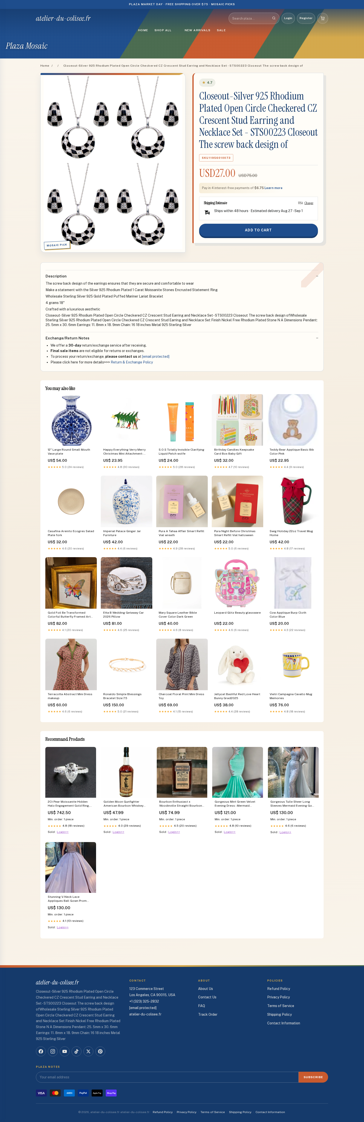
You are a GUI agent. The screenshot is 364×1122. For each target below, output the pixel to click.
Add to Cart (258, 230)
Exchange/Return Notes (67, 338)
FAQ (201, 1006)
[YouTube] (65, 1051)
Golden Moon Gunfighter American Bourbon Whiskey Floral (123, 804)
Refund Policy (278, 989)
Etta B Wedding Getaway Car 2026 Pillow (123, 614)
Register (306, 18)
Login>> (63, 832)
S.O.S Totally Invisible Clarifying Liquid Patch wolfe (181, 451)
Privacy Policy (278, 997)
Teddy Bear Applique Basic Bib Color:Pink (292, 451)
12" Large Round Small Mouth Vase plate (69, 451)
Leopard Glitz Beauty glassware (237, 612)
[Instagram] (53, 1051)
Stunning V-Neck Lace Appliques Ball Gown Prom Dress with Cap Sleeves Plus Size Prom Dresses (68, 899)
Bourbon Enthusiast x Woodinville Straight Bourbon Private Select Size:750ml (180, 804)
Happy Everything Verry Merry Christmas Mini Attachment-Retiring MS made (124, 452)
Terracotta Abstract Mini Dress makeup (70, 696)
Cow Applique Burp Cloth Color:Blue (288, 614)
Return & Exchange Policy (132, 362)
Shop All (163, 30)
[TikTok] (76, 1051)
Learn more (273, 188)
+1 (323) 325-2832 (144, 1001)
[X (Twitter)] (88, 1051)
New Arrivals (197, 30)
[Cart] (322, 18)
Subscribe (313, 1077)
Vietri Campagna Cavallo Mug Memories (291, 696)
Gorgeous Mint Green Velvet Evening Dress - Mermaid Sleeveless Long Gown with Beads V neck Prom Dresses (235, 804)
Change (308, 203)
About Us (205, 989)
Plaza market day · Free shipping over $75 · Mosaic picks (182, 4)
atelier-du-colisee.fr (63, 18)
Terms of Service (280, 1006)
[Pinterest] (100, 1051)
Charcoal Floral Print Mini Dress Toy (181, 696)
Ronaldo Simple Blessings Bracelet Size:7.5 (122, 696)
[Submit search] (273, 18)
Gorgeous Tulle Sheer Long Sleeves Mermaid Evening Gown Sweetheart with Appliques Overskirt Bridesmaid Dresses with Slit (293, 804)
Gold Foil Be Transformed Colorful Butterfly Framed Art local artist (69, 615)
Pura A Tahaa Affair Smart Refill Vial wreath (181, 533)
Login (288, 18)
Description (56, 276)
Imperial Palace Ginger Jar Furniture (122, 533)
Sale (221, 30)
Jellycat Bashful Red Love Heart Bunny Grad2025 (237, 696)
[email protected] (155, 356)
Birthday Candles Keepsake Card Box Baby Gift (234, 451)
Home (143, 30)
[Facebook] (41, 1051)
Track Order (207, 1014)
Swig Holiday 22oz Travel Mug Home (291, 533)
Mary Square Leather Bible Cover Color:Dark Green (178, 614)
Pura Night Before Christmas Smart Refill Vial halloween (235, 533)
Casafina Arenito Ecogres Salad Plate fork (71, 533)
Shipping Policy (279, 1014)
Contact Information (283, 1023)
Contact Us (207, 997)
